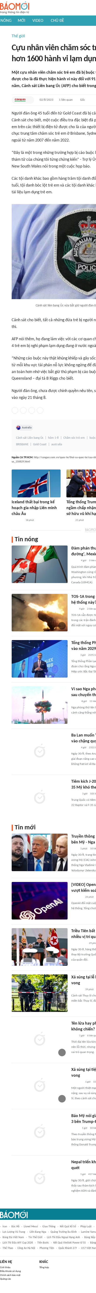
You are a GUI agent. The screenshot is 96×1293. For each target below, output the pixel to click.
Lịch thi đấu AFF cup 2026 (18, 1242)
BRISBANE (22, 444)
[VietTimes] (75, 701)
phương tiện (47, 1248)
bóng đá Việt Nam (13, 1237)
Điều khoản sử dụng (10, 1271)
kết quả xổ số (68, 1226)
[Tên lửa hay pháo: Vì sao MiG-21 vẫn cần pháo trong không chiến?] (40, 1039)
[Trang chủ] (14, 7)
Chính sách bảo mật (10, 1275)
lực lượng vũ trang (14, 1232)
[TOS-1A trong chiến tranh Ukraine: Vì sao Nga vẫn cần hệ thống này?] (40, 612)
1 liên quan (66, 99)
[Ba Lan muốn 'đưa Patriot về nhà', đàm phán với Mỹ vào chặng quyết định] (40, 751)
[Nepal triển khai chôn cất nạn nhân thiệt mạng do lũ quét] (40, 1178)
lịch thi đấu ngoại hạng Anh (63, 1237)
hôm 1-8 (53, 437)
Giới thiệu (5, 1267)
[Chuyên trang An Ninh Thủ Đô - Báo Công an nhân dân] (73, 609)
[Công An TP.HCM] (20, 100)
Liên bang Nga (38, 1232)
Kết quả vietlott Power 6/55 (69, 1242)
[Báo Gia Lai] (78, 943)
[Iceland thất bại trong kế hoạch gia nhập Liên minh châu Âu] (36, 483)
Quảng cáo (5, 1279)
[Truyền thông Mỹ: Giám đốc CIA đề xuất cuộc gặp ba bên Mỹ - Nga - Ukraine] (40, 852)
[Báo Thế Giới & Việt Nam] (74, 561)
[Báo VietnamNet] (75, 1128)
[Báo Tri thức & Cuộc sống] (76, 897)
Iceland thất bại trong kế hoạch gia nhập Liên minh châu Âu (34, 508)
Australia (26, 427)
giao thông (48, 1226)
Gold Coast (40, 444)
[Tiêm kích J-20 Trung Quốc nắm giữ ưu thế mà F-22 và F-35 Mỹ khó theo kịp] (40, 797)
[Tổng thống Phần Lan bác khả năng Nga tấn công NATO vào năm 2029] (40, 659)
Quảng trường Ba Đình (64, 1232)
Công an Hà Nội (26, 1248)
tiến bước (43, 1242)
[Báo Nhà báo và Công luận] (17, 520)
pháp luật (86, 1226)
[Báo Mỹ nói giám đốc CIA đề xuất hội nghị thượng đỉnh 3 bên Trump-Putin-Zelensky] (40, 1132)
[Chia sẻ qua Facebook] (15, 410)
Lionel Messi (31, 1226)
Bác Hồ (15, 1226)
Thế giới (18, 36)
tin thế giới (35, 1237)
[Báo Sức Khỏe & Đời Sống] (75, 794)
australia (56, 444)
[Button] (29, 100)
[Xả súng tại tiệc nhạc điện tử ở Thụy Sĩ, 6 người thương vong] (40, 1085)
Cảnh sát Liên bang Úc (29, 437)
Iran (5, 1226)
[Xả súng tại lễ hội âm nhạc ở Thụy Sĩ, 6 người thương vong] (40, 993)
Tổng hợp (44, 1267)
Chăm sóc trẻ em (74, 437)
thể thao (8, 1248)
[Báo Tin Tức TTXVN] (69, 520)
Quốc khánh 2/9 (67, 1248)
